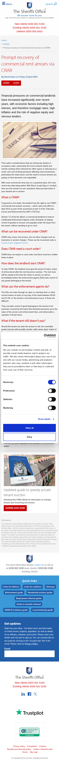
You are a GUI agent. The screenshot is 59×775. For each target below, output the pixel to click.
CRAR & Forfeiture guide (16, 610)
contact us (39, 565)
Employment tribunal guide (28, 598)
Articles (6, 44)
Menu (9, 4)
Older (16, 83)
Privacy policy (19, 746)
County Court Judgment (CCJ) (14, 243)
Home (4, 40)
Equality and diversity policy (19, 749)
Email (7, 649)
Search (49, 4)
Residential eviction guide (40, 592)
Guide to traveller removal (29, 604)
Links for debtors (11, 587)
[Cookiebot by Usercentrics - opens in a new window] (44, 335)
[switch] (52, 390)
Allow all (29, 428)
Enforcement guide (14, 592)
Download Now (15, 508)
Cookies (42, 746)
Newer (6, 83)
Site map (33, 752)
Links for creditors (32, 587)
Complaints (32, 746)
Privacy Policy (31, 644)
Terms (25, 752)
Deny (29, 437)
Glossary (50, 587)
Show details (44, 419)
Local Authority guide (43, 610)
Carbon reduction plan (43, 749)
